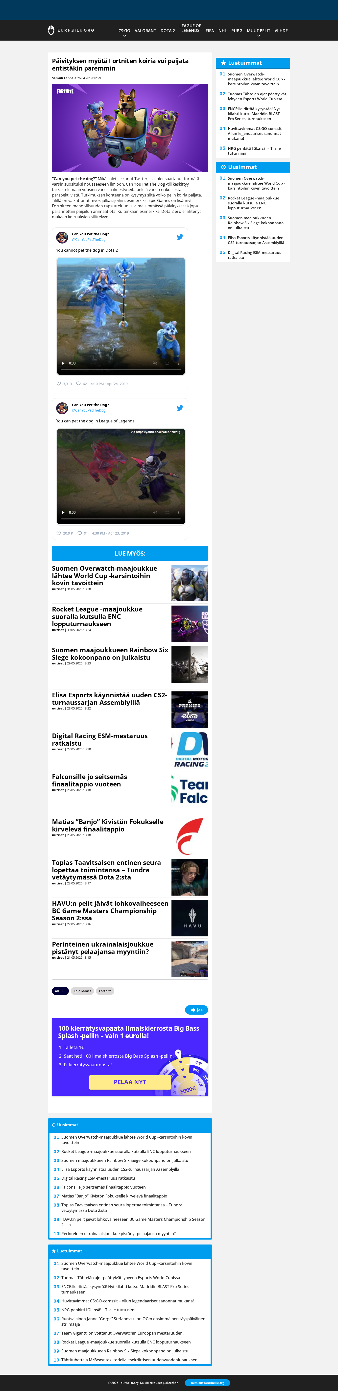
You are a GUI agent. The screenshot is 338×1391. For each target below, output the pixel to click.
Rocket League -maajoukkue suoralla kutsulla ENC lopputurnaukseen (97, 616)
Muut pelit (258, 30)
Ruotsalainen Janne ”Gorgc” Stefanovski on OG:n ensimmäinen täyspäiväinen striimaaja (133, 1321)
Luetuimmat (69, 1251)
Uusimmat (67, 1124)
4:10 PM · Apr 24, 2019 (109, 383)
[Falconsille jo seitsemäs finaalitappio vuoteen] (189, 791)
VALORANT (145, 30)
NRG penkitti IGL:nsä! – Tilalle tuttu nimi (98, 1310)
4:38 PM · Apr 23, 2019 (110, 533)
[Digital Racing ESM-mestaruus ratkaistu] (189, 750)
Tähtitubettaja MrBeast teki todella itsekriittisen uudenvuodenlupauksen (129, 1360)
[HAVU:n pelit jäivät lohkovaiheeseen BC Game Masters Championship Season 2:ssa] (190, 918)
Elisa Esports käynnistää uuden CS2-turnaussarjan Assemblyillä (109, 698)
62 (85, 383)
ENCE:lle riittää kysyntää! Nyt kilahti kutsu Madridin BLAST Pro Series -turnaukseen (126, 1289)
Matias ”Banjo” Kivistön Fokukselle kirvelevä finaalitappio (108, 825)
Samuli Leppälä (64, 78)
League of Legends (190, 28)
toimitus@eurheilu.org (207, 1383)
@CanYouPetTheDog (89, 239)
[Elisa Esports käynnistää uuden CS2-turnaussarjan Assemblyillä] (189, 709)
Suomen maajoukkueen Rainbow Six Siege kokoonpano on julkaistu (110, 653)
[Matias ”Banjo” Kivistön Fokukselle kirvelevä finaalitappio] (189, 836)
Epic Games (82, 991)
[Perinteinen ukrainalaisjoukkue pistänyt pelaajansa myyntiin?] (189, 959)
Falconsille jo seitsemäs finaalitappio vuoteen (89, 780)
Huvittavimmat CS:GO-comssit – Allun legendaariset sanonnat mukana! (127, 1301)
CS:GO (124, 30)
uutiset (58, 589)
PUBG (236, 30)
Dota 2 (168, 30)
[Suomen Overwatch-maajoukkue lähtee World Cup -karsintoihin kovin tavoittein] (190, 583)
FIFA (210, 30)
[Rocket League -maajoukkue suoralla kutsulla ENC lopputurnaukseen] (190, 624)
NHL (222, 30)
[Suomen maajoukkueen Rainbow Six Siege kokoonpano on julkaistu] (189, 664)
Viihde (281, 30)
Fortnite (105, 991)
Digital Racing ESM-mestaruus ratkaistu (100, 739)
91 (86, 533)
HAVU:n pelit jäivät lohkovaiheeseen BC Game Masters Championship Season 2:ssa (110, 911)
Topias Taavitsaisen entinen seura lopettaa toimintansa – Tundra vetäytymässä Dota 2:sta (106, 870)
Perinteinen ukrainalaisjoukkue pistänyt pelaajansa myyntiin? (102, 948)
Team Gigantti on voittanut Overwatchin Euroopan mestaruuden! (122, 1333)
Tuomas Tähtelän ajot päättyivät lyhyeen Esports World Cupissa (120, 1277)
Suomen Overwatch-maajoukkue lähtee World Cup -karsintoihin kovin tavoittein (104, 575)
